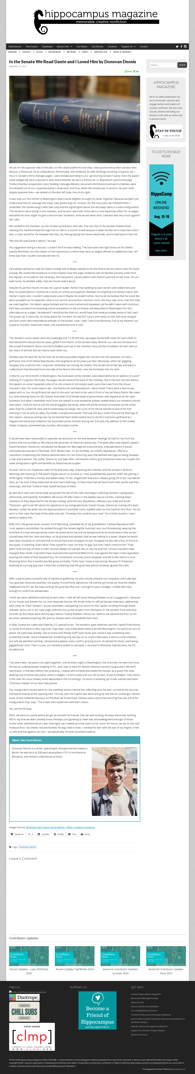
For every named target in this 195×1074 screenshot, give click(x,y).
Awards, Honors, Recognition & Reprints (149, 1026)
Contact (144, 46)
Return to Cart (137, 1002)
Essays (26, 52)
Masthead (47, 46)
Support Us (127, 46)
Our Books (81, 46)
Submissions (14, 46)
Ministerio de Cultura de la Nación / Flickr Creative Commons (60, 827)
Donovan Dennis (27, 847)
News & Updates (122, 52)
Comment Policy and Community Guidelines (151, 1014)
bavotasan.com (178, 1069)
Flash (39, 52)
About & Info (63, 46)
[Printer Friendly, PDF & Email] (131, 71)
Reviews (71, 52)
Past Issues (32, 46)
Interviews (54, 52)
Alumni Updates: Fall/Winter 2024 (75, 969)
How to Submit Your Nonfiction (145, 1006)
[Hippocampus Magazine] (97, 19)
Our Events (97, 46)
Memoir (12, 52)
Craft (85, 52)
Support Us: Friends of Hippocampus (148, 1030)
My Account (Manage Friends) (144, 998)
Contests (112, 46)
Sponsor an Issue (139, 1034)
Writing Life (101, 52)
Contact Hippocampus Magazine (146, 994)
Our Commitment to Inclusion (144, 1010)
